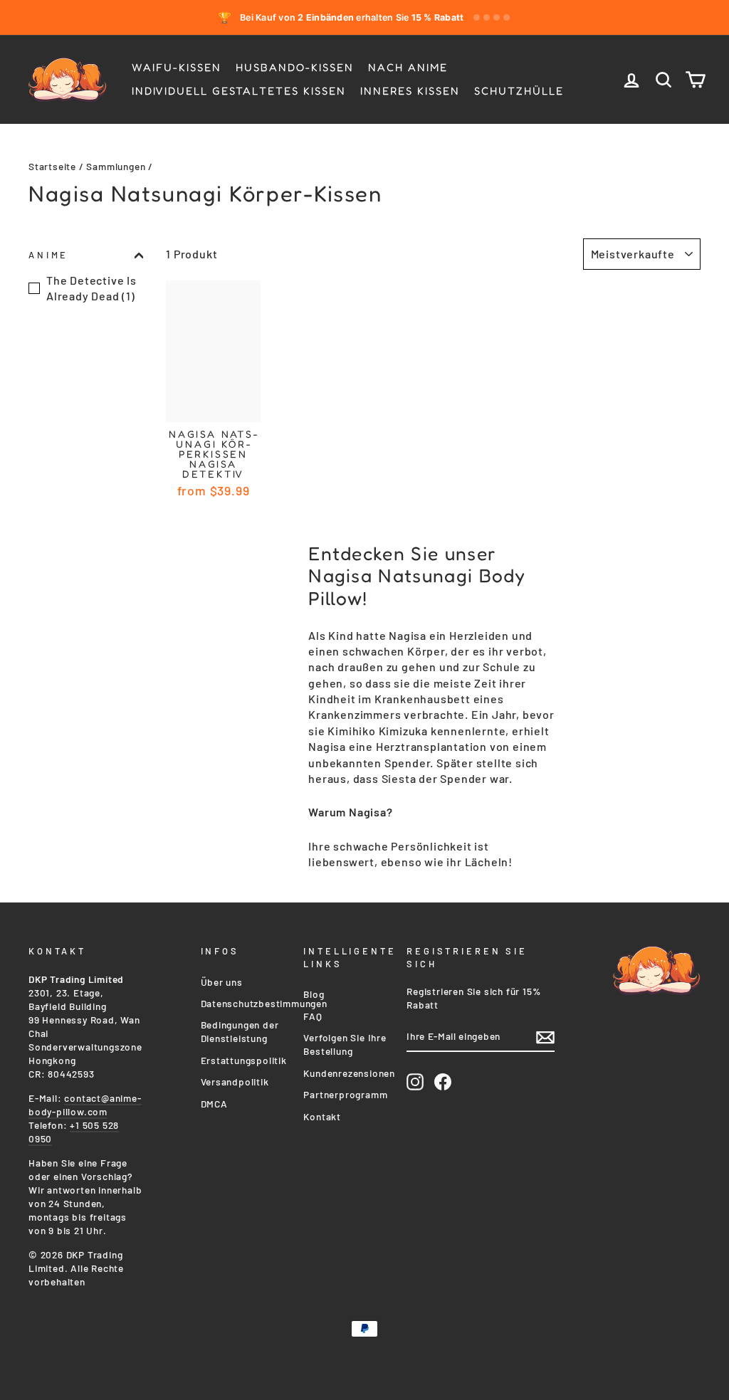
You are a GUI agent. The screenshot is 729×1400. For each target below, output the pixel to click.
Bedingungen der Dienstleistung (240, 1031)
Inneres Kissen (410, 91)
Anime (48, 254)
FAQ (312, 1016)
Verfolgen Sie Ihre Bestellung (344, 1044)
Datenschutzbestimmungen (264, 1003)
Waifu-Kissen (176, 67)
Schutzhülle (519, 91)
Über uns (222, 982)
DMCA (214, 1104)
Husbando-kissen (295, 67)
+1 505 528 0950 (73, 1131)
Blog (313, 994)
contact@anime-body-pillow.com (85, 1104)
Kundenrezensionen (349, 1073)
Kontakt (322, 1116)
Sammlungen (115, 166)
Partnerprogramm (345, 1094)
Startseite (52, 166)
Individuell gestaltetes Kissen (239, 91)
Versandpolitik (235, 1081)
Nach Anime (408, 67)
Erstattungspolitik (244, 1060)
